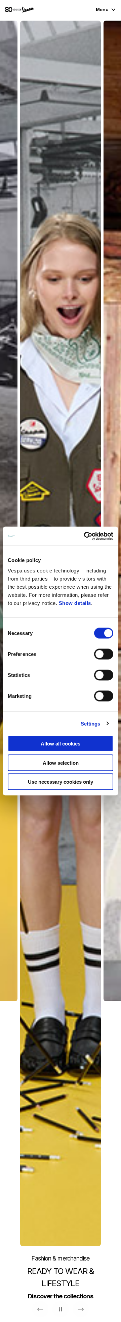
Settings (90, 723)
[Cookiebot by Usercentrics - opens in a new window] (85, 536)
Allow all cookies (60, 743)
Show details (75, 603)
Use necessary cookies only (60, 782)
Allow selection (61, 762)
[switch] (103, 654)
